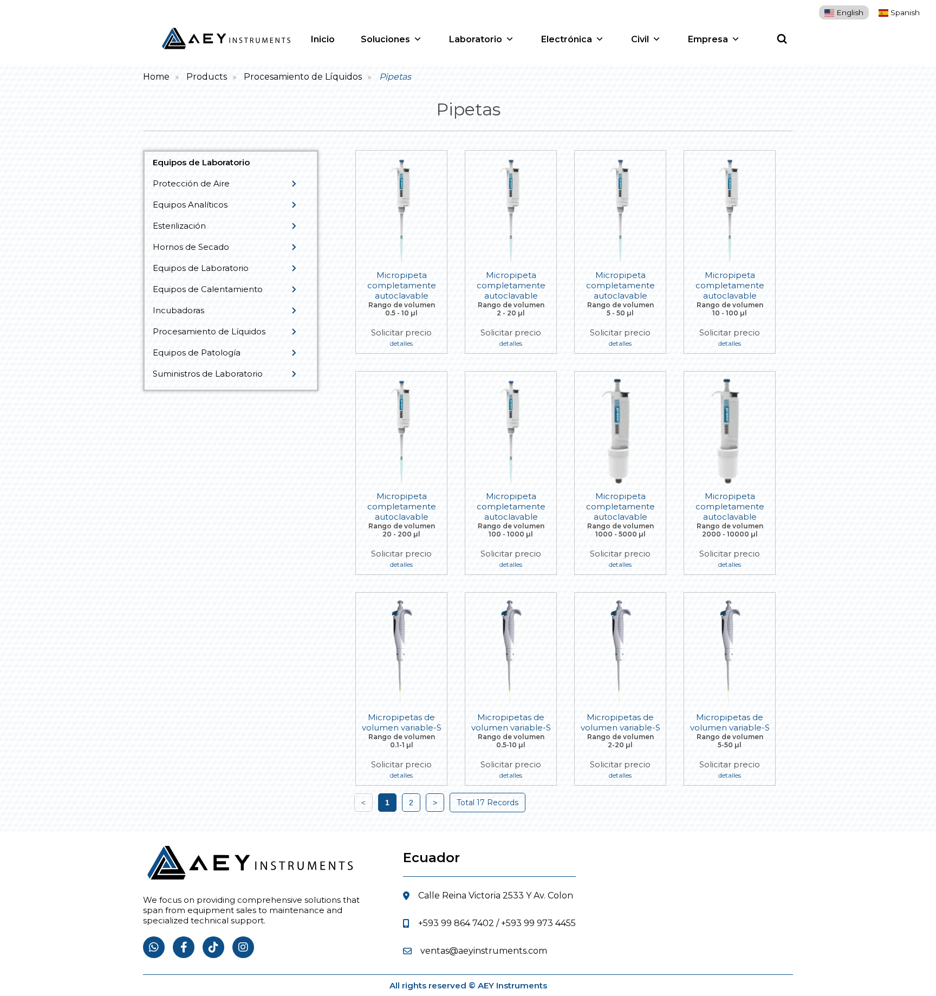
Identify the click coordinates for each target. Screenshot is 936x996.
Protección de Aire (191, 183)
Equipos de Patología (196, 352)
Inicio (323, 39)
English (848, 12)
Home (156, 77)
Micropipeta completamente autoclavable (401, 285)
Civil (640, 39)
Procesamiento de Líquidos (303, 77)
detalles (401, 343)
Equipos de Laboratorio (201, 268)
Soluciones (385, 39)
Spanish (904, 12)
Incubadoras (178, 310)
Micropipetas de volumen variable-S (401, 722)
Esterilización (179, 226)
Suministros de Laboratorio (208, 373)
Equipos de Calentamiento (208, 289)
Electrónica (566, 39)
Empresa (708, 39)
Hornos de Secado (191, 247)
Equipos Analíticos (190, 204)
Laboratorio (475, 39)
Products (206, 77)
